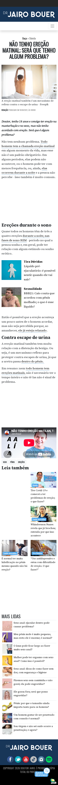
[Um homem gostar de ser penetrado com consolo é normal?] (7, 717)
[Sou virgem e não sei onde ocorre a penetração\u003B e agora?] (7, 729)
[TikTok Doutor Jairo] (33, 759)
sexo (5, 462)
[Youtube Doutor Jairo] (25, 759)
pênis (12, 462)
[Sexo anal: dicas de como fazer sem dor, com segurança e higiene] (7, 671)
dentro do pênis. (32, 361)
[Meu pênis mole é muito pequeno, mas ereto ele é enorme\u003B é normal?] (7, 637)
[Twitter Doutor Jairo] (17, 759)
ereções (21, 462)
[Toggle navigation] (52, 26)
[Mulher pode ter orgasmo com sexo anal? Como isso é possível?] (7, 660)
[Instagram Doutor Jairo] (41, 759)
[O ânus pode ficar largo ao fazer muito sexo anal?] (7, 648)
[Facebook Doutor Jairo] (10, 759)
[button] (42, 772)
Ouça (24, 38)
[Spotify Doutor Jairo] (48, 759)
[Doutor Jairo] (29, 14)
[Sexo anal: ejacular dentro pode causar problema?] (7, 625)
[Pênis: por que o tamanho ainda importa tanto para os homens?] (7, 706)
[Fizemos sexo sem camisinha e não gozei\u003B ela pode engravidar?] (7, 683)
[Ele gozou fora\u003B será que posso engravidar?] (7, 694)
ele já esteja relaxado (32, 330)
